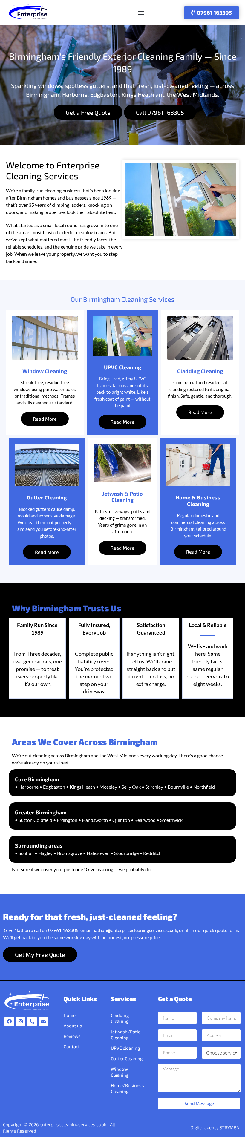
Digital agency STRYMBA (214, 1127)
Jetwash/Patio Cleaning (126, 1034)
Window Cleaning (119, 1072)
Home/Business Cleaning (127, 1088)
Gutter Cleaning (127, 1058)
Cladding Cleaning (120, 1018)
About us (73, 1025)
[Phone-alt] (32, 1021)
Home (70, 1015)
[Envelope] (43, 1021)
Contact (72, 1046)
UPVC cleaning (125, 1048)
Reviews (72, 1036)
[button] (141, 13)
